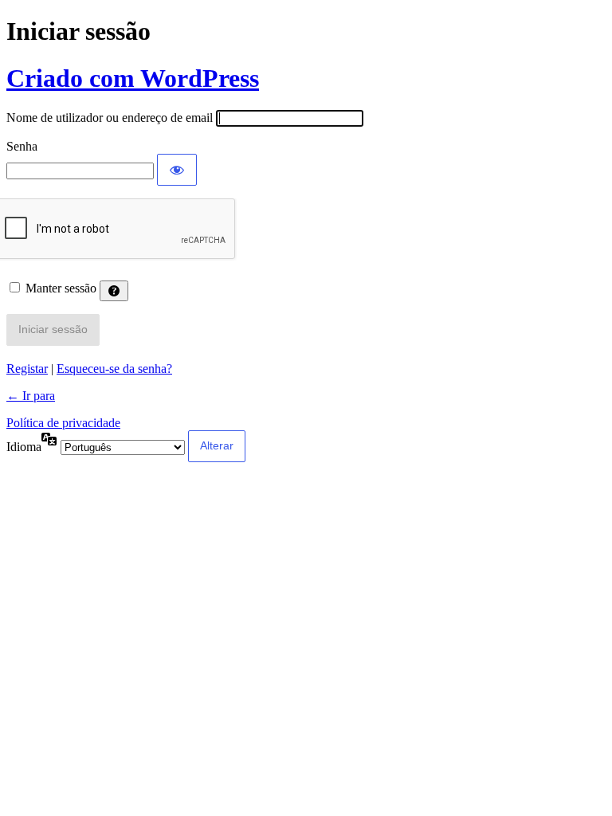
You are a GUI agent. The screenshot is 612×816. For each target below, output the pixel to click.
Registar (27, 368)
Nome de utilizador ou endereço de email (109, 117)
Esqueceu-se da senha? (114, 368)
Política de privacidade (63, 423)
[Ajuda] (114, 290)
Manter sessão (61, 288)
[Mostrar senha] (177, 170)
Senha (21, 146)
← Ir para (30, 395)
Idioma (23, 446)
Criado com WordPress (132, 78)
